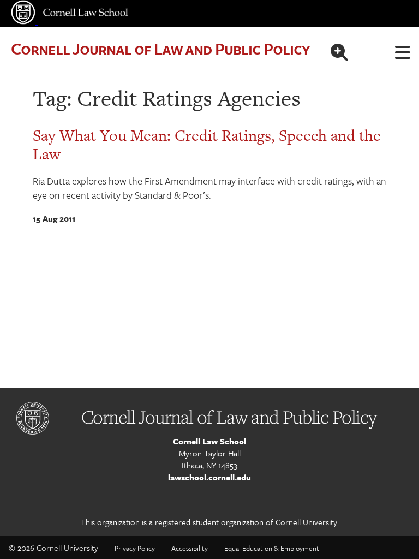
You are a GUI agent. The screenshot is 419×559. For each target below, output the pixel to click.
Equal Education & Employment (271, 548)
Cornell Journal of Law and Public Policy (160, 48)
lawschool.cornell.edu (209, 477)
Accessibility (189, 548)
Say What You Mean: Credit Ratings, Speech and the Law (207, 144)
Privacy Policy (135, 548)
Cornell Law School (209, 441)
